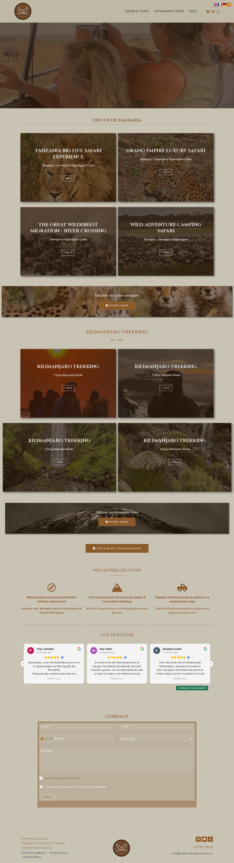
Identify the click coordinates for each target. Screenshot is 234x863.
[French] (220, 4)
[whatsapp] (218, 11)
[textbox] (154, 738)
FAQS (193, 11)
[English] (216, 4)
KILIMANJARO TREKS (169, 11)
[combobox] (46, 738)
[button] (210, 663)
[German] (225, 4)
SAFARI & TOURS (137, 11)
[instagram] (208, 11)
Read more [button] (53, 678)
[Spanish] (229, 4)
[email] (213, 11)
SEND (47, 797)
